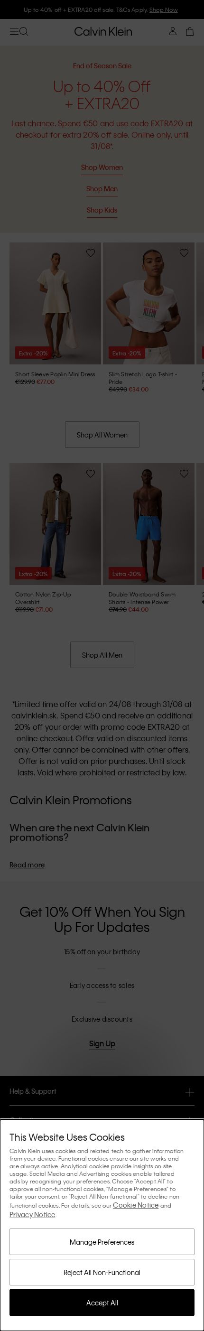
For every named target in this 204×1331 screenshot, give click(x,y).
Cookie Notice (135, 1205)
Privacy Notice (32, 1214)
